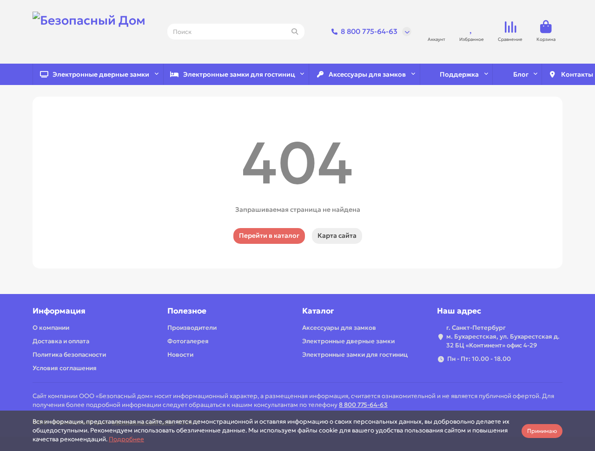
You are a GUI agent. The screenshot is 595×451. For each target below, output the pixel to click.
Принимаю (542, 430)
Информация (59, 311)
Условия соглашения (65, 368)
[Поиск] (294, 31)
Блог (521, 74)
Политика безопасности (69, 355)
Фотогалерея (188, 341)
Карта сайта (337, 235)
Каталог (318, 311)
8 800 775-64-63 (369, 31)
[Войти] (436, 27)
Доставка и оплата (61, 341)
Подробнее (126, 439)
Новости (180, 355)
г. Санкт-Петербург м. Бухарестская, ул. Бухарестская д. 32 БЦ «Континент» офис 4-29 (503, 336)
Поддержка (459, 74)
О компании (51, 328)
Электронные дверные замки (101, 74)
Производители (192, 328)
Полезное (186, 311)
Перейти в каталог (269, 235)
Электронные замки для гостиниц (239, 74)
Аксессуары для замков (367, 74)
